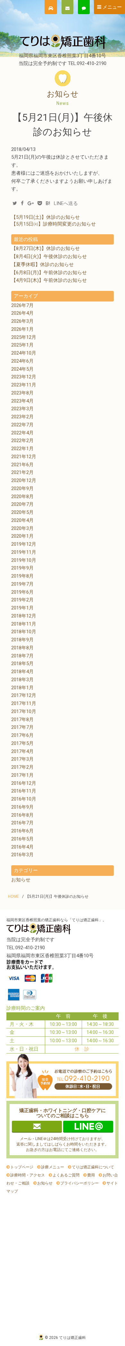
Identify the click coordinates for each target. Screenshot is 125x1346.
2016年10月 (23, 799)
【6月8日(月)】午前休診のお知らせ (49, 272)
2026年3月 (22, 321)
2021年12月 (23, 456)
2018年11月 (23, 624)
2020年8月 (22, 496)
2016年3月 (22, 855)
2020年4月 (22, 520)
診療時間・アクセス (27, 1175)
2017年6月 (22, 735)
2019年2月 (22, 600)
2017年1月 (22, 775)
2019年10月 (23, 560)
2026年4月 (22, 313)
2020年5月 (22, 512)
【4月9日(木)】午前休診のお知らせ (49, 280)
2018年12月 (23, 616)
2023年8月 (22, 393)
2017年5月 (22, 743)
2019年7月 (22, 584)
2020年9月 (22, 488)
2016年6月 (22, 831)
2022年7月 (22, 425)
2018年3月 (22, 679)
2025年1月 (22, 345)
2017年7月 (22, 727)
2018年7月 (22, 656)
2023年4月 (22, 401)
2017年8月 (22, 719)
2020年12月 (23, 480)
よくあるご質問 (66, 1175)
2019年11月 (23, 552)
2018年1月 (22, 688)
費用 (91, 1175)
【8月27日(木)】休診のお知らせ (45, 248)
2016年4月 (22, 847)
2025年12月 (23, 337)
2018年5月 (22, 663)
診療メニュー (52, 1167)
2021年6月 (22, 465)
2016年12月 (23, 783)
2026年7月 (22, 305)
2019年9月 (22, 568)
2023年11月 (23, 385)
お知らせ (20, 880)
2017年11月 (23, 703)
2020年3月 (22, 528)
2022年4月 (22, 433)
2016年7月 (22, 823)
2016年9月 (22, 807)
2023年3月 (22, 409)
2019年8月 (22, 576)
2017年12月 (23, 695)
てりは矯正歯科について (93, 1167)
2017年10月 (23, 711)
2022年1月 (22, 448)
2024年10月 (23, 353)
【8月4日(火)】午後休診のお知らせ (49, 256)
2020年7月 (22, 504)
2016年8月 (22, 815)
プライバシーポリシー (79, 1183)
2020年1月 (22, 536)
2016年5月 (22, 839)
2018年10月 (23, 632)
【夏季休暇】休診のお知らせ (42, 264)
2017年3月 (22, 759)
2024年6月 (22, 361)
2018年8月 (22, 648)
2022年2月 (22, 440)
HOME (13, 896)
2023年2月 (22, 417)
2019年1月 (22, 608)
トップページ (21, 1167)
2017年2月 (22, 767)
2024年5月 (22, 369)
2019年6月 (22, 592)
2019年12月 (23, 544)
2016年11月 (23, 791)
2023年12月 (23, 377)
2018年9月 (22, 640)
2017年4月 (22, 751)
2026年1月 (22, 329)
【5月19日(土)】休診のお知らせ (45, 217)
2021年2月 (22, 472)
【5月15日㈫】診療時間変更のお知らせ (53, 224)
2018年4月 (22, 671)
